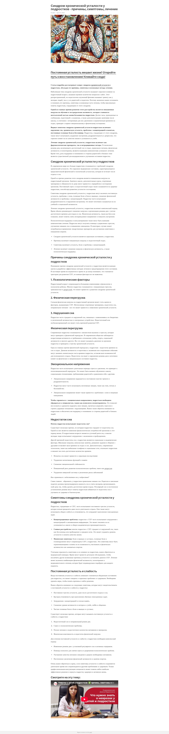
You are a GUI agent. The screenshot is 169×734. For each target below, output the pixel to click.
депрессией (67, 290)
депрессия (108, 468)
